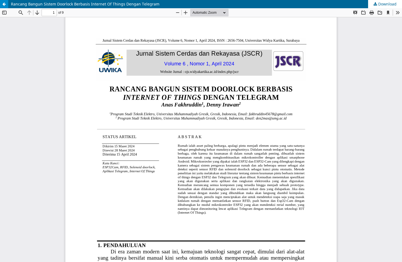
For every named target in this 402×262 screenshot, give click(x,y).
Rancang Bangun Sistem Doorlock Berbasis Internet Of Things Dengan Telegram (85, 4)
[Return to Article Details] (4, 4)
